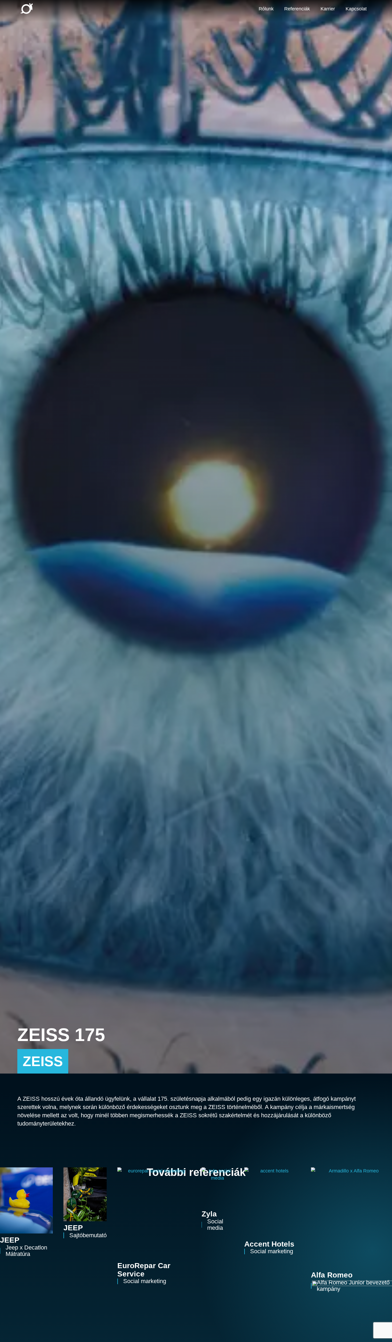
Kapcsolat (356, 8)
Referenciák (297, 8)
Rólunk (266, 8)
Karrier (328, 8)
